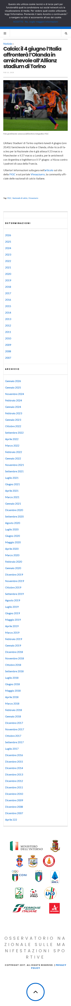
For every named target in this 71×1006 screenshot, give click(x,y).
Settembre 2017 (14, 742)
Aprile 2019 (11, 626)
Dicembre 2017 (14, 722)
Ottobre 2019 (13, 587)
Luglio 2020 (11, 529)
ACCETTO (18, 21)
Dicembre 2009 (14, 800)
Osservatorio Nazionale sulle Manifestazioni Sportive (35, 947)
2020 (8, 273)
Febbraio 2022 (13, 451)
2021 (8, 267)
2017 (8, 293)
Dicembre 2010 (14, 793)
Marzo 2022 (12, 445)
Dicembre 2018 (14, 651)
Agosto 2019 (12, 600)
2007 (8, 357)
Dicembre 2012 (14, 780)
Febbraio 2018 (13, 709)
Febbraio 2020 (13, 561)
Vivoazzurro (38, 174)
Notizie (7, 43)
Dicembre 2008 (14, 806)
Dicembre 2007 (14, 813)
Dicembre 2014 (14, 768)
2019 (8, 280)
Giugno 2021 (12, 484)
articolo (48, 170)
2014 (8, 312)
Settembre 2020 (14, 516)
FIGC (12, 174)
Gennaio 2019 (13, 645)
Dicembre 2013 (14, 774)
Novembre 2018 (14, 658)
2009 (8, 344)
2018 (8, 286)
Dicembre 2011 (14, 787)
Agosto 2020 (12, 522)
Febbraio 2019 (13, 639)
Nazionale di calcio (20, 198)
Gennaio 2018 (13, 716)
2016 (8, 299)
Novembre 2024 (14, 393)
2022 (8, 260)
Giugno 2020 (12, 535)
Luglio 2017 (11, 748)
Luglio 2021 (11, 477)
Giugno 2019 (12, 613)
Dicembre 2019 (14, 574)
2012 (8, 325)
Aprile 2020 (11, 548)
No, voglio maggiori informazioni (41, 21)
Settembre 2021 (14, 471)
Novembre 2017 (14, 729)
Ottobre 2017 (13, 735)
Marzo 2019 (12, 632)
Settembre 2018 (14, 671)
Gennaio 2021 (13, 503)
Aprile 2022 (11, 439)
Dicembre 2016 (14, 755)
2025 (8, 241)
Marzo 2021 (12, 497)
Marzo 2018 (12, 703)
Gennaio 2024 (13, 406)
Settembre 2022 (14, 432)
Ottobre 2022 (13, 426)
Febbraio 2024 (13, 400)
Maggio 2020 (13, 542)
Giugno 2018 (12, 684)
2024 (8, 248)
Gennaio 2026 (13, 381)
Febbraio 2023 (13, 413)
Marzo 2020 (12, 555)
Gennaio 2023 (13, 419)
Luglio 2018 (11, 677)
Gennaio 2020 (13, 568)
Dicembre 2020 (14, 510)
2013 (8, 319)
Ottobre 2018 (13, 664)
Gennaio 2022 (13, 458)
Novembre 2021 (14, 464)
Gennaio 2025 (13, 387)
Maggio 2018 (13, 690)
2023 (8, 254)
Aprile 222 (11, 819)
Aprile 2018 (11, 697)
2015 (8, 306)
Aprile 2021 (11, 490)
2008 (8, 351)
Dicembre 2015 (14, 761)
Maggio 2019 (13, 619)
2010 (8, 338)
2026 (8, 235)
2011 (8, 331)
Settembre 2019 (14, 593)
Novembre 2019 (14, 580)
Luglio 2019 (11, 606)
